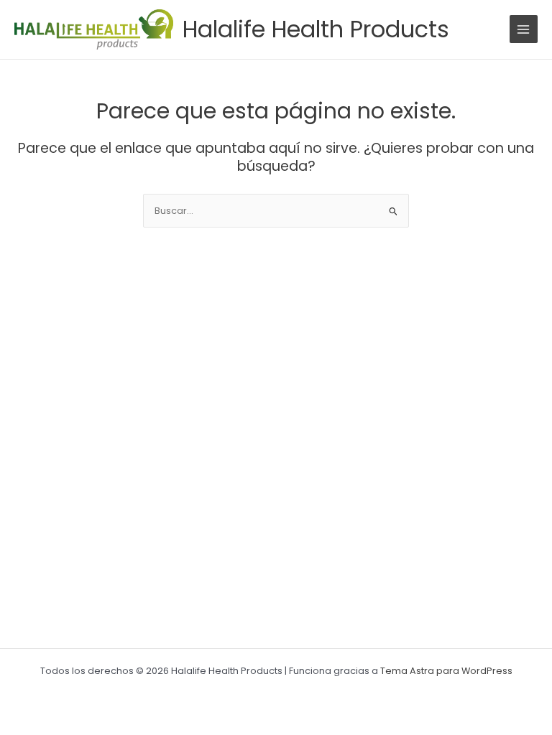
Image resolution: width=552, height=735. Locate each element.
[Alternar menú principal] (524, 29)
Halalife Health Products (316, 29)
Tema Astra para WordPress (446, 671)
